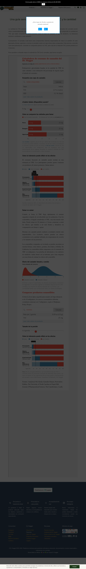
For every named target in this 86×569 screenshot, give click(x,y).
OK (43, 4)
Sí (39, 29)
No (45, 29)
